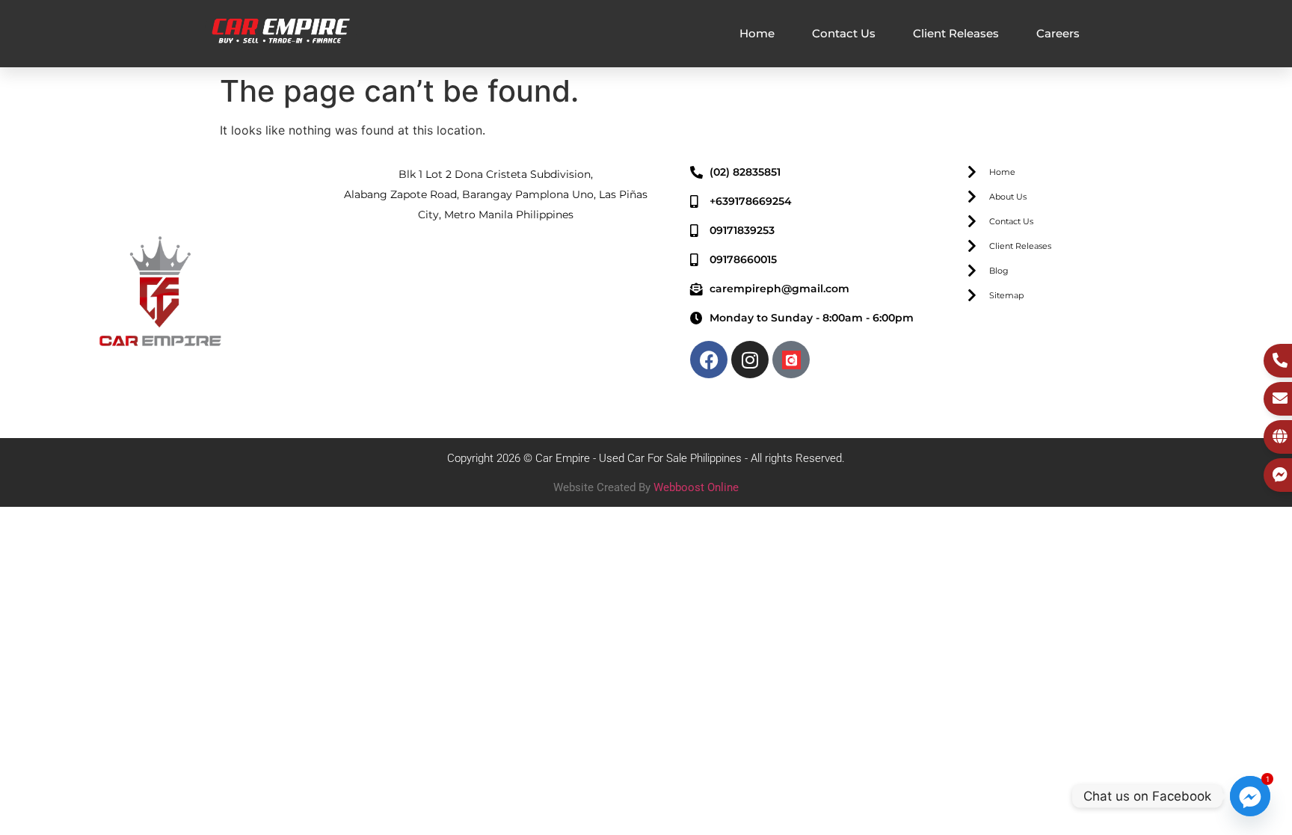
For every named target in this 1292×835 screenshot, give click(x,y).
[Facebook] (708, 359)
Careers (1058, 33)
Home (757, 33)
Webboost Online (696, 487)
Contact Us (844, 33)
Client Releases (956, 33)
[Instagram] (750, 359)
